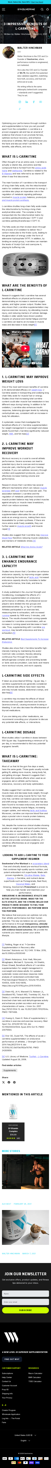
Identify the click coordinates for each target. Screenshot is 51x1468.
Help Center (7, 1377)
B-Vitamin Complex (13, 1129)
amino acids (40, 168)
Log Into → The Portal (11, 1418)
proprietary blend (41, 863)
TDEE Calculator (35, 1381)
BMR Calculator (34, 1377)
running (5, 615)
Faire (4, 1422)
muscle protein (20, 197)
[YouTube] (40, 101)
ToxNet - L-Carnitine (38, 1056)
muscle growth (24, 526)
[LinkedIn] (26, 101)
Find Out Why (12, 1359)
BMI (11, 434)
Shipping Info (7, 1394)
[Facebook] (33, 101)
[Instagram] (19, 101)
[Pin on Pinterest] (14, 1082)
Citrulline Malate (31, 875)
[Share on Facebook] (9, 1082)
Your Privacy (7, 1398)
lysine (4, 170)
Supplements (9, 1070)
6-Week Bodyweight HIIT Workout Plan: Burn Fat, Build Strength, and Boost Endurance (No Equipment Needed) (23, 1196)
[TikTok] (19, 108)
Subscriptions (7, 1373)
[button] (47, 9)
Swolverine (28, 1453)
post (17, 491)
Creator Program (9, 1410)
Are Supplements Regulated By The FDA (23, 1248)
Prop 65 (5, 1390)
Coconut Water (23, 884)
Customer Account (9, 1385)
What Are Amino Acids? (31, 547)
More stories (11, 1151)
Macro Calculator (35, 1373)
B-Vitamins (7, 173)
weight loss (36, 390)
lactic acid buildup (38, 810)
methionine (17, 170)
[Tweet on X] (3, 1082)
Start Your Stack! (37, 2)
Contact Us (6, 1381)
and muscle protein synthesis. (15, 200)
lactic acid (33, 577)
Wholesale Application (11, 1414)
